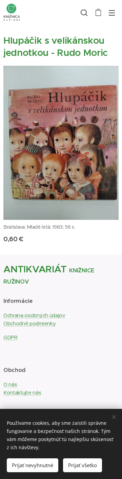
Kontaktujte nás (22, 392)
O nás (10, 384)
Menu (112, 12)
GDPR (10, 337)
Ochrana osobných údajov (34, 315)
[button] (84, 12)
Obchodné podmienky (29, 323)
